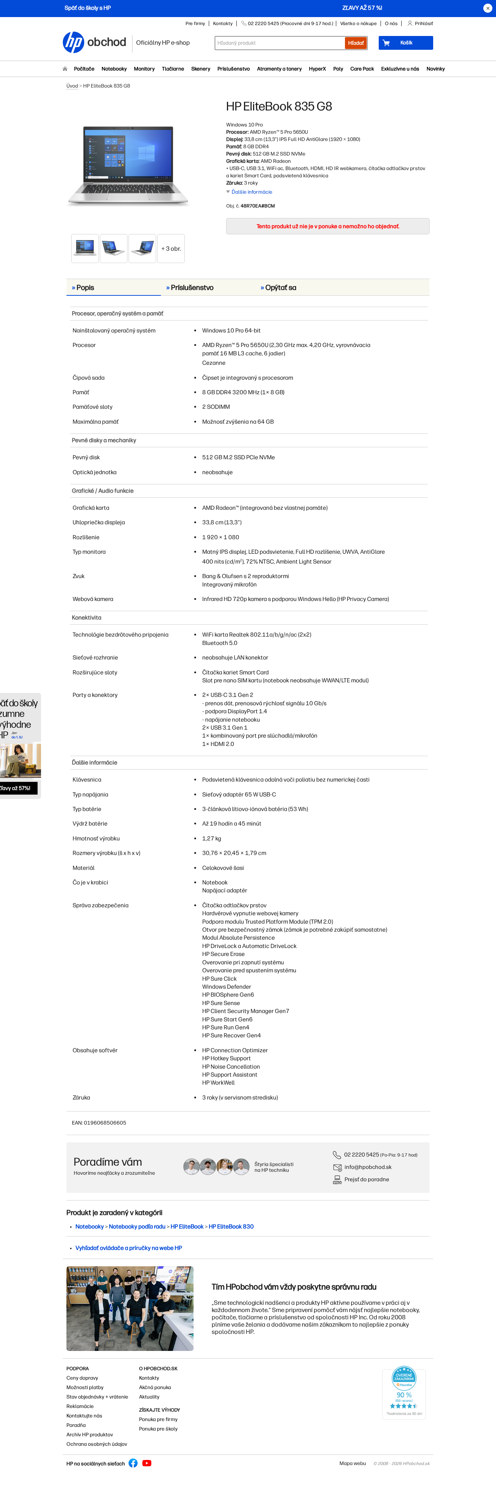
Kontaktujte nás (84, 1416)
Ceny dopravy (82, 1378)
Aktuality (149, 1397)
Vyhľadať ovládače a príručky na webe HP (129, 1247)
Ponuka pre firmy (158, 1419)
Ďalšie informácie (252, 192)
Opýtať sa (278, 287)
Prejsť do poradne (367, 1179)
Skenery (200, 69)
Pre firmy (195, 23)
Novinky (436, 69)
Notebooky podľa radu (137, 1226)
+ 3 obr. (171, 248)
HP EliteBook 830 (231, 1226)
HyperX (317, 69)
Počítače (84, 69)
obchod (107, 40)
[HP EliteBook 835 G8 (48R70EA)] (128, 166)
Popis (83, 287)
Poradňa (76, 1425)
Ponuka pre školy (158, 1429)
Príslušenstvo (233, 69)
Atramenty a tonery (279, 69)
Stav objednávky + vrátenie (97, 1397)
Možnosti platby (84, 1387)
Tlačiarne (173, 69)
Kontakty (223, 23)
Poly (338, 69)
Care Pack (362, 69)
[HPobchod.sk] (74, 43)
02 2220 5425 (361, 1154)
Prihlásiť (424, 23)
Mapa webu (353, 1463)
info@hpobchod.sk (368, 1166)
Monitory (144, 69)
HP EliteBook (187, 1226)
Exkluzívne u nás (400, 69)
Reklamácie (80, 1406)
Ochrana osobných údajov (96, 1444)
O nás (391, 23)
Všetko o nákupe (358, 23)
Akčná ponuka (155, 1387)
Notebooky (114, 69)
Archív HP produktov (89, 1435)
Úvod (72, 86)
